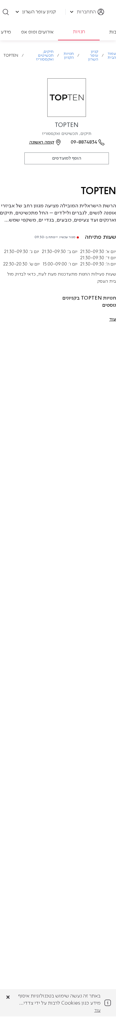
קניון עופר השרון (93, 55)
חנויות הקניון (68, 56)
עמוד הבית (112, 56)
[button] (112, 319)
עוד (97, 1010)
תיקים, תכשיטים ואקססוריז (45, 55)
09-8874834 (84, 142)
